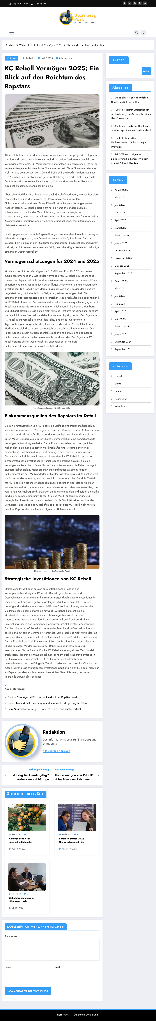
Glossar (118, 383)
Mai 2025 (120, 303)
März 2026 (120, 228)
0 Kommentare (65, 58)
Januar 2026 (121, 243)
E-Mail (57, 967)
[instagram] (140, 3)
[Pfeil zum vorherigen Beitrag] (6, 774)
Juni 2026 (120, 205)
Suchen (118, 60)
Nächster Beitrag (64, 769)
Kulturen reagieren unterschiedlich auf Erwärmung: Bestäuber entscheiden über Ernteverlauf (22, 840)
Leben (118, 391)
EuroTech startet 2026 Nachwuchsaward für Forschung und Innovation (73, 840)
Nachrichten (121, 399)
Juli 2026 (119, 197)
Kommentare (11, 936)
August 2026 (121, 190)
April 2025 (120, 311)
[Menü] (12, 33)
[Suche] (137, 32)
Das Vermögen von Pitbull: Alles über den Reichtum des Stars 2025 (74, 777)
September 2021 (123, 349)
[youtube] (145, 3)
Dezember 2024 (123, 341)
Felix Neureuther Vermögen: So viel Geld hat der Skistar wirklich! (45, 709)
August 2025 (121, 281)
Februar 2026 (122, 235)
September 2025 (123, 273)
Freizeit (118, 376)
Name (8, 967)
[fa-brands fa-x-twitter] (129, 3)
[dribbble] (134, 3)
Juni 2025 (120, 296)
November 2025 (123, 258)
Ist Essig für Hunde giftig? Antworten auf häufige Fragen (30, 777)
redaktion (30, 58)
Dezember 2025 (123, 250)
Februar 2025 (122, 326)
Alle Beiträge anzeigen (56, 751)
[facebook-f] (124, 3)
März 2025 (120, 319)
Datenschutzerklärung (86, 1015)
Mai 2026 (120, 212)
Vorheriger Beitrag (38, 769)
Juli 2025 (119, 288)
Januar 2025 (121, 334)
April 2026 (120, 220)
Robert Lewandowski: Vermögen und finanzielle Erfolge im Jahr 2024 (47, 703)
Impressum (62, 1015)
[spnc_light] (143, 33)
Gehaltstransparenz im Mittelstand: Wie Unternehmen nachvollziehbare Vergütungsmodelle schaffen (25, 899)
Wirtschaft (11, 58)
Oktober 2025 (122, 266)
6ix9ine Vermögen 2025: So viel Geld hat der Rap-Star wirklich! (44, 697)
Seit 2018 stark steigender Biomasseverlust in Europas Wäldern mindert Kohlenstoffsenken (129, 159)
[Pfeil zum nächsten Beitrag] (98, 774)
